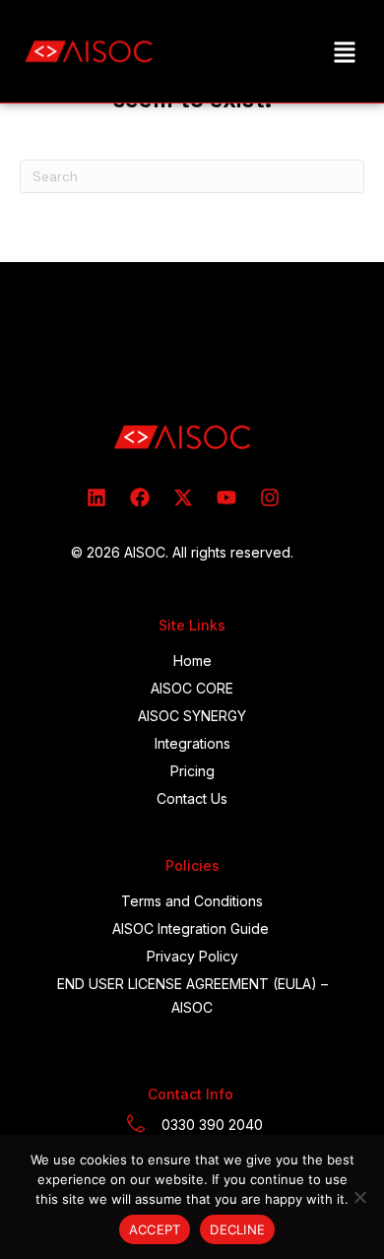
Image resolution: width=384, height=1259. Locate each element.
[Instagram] (270, 497)
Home (192, 660)
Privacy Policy (192, 956)
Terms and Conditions (192, 901)
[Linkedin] (96, 497)
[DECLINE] (359, 1197)
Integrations (192, 743)
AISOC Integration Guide (190, 928)
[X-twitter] (183, 497)
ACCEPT (155, 1229)
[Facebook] (140, 497)
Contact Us (192, 798)
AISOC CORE (192, 688)
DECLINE (237, 1229)
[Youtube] (226, 497)
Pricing (192, 770)
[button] (344, 52)
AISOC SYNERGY (192, 715)
